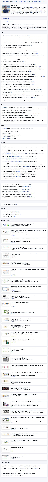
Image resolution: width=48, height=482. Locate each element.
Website (41, 69)
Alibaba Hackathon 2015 (6, 138)
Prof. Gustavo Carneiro (30, 192)
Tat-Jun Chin (17, 169)
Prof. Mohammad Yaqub (27, 186)
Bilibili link (17, 211)
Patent (30, 465)
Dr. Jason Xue (29, 196)
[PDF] (12, 226)
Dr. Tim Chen (30, 184)
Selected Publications (37, 1)
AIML (41, 9)
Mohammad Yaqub (22, 9)
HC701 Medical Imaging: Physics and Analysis (12, 153)
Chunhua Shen (39, 11)
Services (7, 1)
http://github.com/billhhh (9, 21)
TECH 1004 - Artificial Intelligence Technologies (14, 158)
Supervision (20, 1)
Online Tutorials (30, 1)
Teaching (15, 1)
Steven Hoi (31, 12)
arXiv (31, 45)
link (16, 204)
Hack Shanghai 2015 (5, 136)
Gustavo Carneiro (20, 11)
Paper (29, 35)
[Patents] (14, 458)
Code (24, 61)
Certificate (36, 466)
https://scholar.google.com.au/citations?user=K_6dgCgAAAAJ (18, 22)
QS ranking (31, 7)
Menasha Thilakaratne (26, 166)
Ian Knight (23, 168)
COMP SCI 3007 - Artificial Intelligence (14, 156)
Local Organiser (5, 107)
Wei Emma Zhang (17, 164)
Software (38, 465)
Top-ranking (28, 8)
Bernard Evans (17, 163)
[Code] (14, 226)
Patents (44, 1)
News (4, 1)
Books (25, 1)
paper (40, 95)
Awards (11, 1)
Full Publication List (5, 18)
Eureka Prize (37, 13)
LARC (11, 13)
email (34, 28)
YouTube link (12, 211)
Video (41, 89)
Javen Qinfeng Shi (18, 171)
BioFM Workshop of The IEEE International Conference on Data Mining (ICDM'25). (27, 113)
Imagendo (25, 13)
